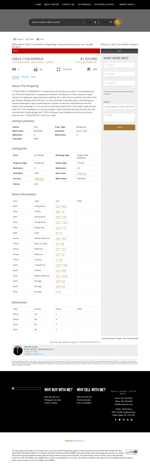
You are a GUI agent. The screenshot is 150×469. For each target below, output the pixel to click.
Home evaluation (84, 400)
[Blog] (131, 419)
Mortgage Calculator (52, 400)
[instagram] (123, 419)
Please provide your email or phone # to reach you (119, 92)
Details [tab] (15, 76)
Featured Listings (104, 4)
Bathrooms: (19, 302)
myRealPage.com (79, 441)
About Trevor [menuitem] (51, 4)
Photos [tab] (25, 76)
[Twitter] (119, 419)
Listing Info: (19, 148)
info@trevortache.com (33, 354)
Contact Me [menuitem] (68, 4)
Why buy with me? (52, 397)
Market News (127, 4)
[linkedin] (127, 419)
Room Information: (24, 194)
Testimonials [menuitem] (84, 4)
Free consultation (84, 403)
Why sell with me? (84, 397)
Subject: (107, 102)
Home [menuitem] (38, 4)
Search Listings (50, 403)
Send (119, 127)
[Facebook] (115, 419)
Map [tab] (33, 76)
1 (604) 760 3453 (31, 351)
